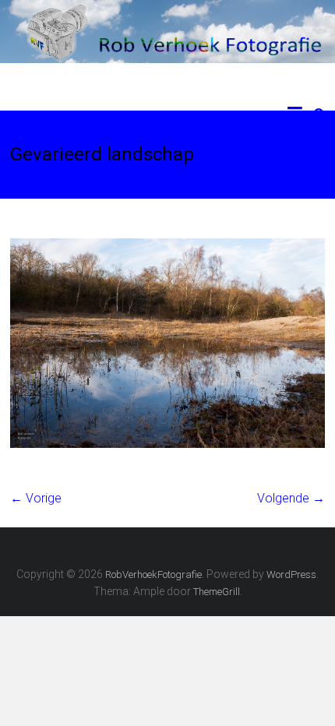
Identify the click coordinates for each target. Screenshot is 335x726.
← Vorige (36, 498)
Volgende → (291, 498)
